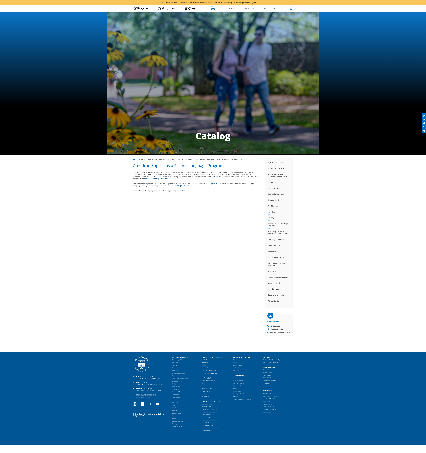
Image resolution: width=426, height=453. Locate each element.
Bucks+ (204, 386)
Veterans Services (275, 283)
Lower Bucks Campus (239, 383)
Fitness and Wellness (178, 392)
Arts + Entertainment (208, 380)
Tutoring (174, 424)
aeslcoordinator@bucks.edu (156, 179)
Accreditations (267, 370)
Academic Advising (275, 162)
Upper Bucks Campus (239, 386)
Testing (174, 418)
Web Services (273, 289)
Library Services (274, 245)
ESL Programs (176, 386)
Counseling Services (276, 194)
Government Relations (269, 380)
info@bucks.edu (276, 329)
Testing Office (274, 271)
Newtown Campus (238, 380)
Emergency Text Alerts (269, 409)
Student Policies (206, 406)
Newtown (139, 376)
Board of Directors (238, 365)
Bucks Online (141, 395)
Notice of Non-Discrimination (210, 428)
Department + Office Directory (271, 396)
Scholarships (236, 368)
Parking (235, 388)
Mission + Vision (267, 372)
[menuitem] (141, 8)
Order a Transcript (268, 406)
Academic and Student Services (181, 159)
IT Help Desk (175, 394)
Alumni (235, 362)
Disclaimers (205, 422)
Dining (174, 384)
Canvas (204, 365)
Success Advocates (177, 416)
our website (181, 191)
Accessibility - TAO (177, 360)
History (265, 386)
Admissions (175, 362)
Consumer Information (209, 420)
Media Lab (272, 251)
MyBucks (277, 9)
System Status (267, 412)
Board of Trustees (268, 375)
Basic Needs (175, 368)
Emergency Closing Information (242, 399)
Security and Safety (276, 295)
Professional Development (209, 373)
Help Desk (272, 212)
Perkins (174, 405)
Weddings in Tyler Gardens (240, 394)
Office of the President (269, 378)
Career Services (274, 188)
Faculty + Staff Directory (270, 398)
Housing (271, 218)
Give (234, 360)
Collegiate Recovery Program (180, 378)
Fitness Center (274, 301)
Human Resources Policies (209, 409)
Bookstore (272, 182)
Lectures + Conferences (208, 394)
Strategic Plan (267, 383)
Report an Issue (267, 404)
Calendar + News (248, 9)
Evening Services (274, 200)
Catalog (139, 159)
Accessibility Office (276, 168)
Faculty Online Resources (209, 370)
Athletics (204, 383)
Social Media (266, 401)
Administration (206, 414)
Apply (265, 9)
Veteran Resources (177, 426)
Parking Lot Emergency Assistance (277, 264)
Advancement (206, 417)
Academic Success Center (278, 277)
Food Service (273, 206)
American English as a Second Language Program (220, 159)
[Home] (134, 159)
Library (231, 9)
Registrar (174, 410)
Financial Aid (175, 389)
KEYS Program (176, 397)
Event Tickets (206, 391)
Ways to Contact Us (268, 393)
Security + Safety (176, 413)
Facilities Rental (237, 391)
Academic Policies (207, 404)
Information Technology (209, 412)
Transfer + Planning (177, 421)
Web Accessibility (207, 430)
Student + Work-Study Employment (273, 360)
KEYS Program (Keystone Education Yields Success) (278, 233)
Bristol (139, 382)
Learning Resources (276, 239)
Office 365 (205, 362)
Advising (174, 365)
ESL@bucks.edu (214, 184)
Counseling (175, 381)
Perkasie (139, 389)
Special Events (237, 370)
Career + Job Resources (178, 373)
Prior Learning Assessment (179, 408)
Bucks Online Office (276, 257)
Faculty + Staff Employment (271, 362)
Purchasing (236, 396)
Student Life (205, 396)
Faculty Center (206, 368)
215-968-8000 (275, 326)
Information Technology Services (278, 225)
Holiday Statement (207, 425)
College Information (155, 159)
